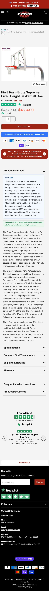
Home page (9, 579)
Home (3, 30)
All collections (21, 579)
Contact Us (24, 582)
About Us (32, 579)
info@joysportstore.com (34, 23)
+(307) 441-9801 (8, 522)
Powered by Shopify (24, 587)
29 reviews (28, 420)
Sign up (39, 482)
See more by (11, 100)
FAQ (40, 579)
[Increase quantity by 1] (13, 119)
